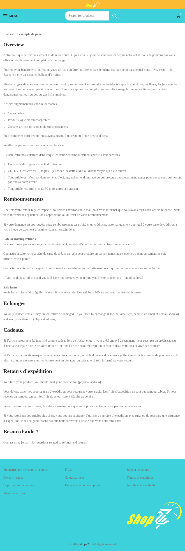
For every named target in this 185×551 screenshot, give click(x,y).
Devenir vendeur (14, 477)
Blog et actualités (138, 469)
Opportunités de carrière (18, 485)
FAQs (68, 469)
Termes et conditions (140, 477)
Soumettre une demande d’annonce (25, 469)
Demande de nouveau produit (83, 485)
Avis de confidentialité (141, 485)
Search (114, 16)
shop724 (85, 544)
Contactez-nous (74, 477)
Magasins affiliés (14, 493)
